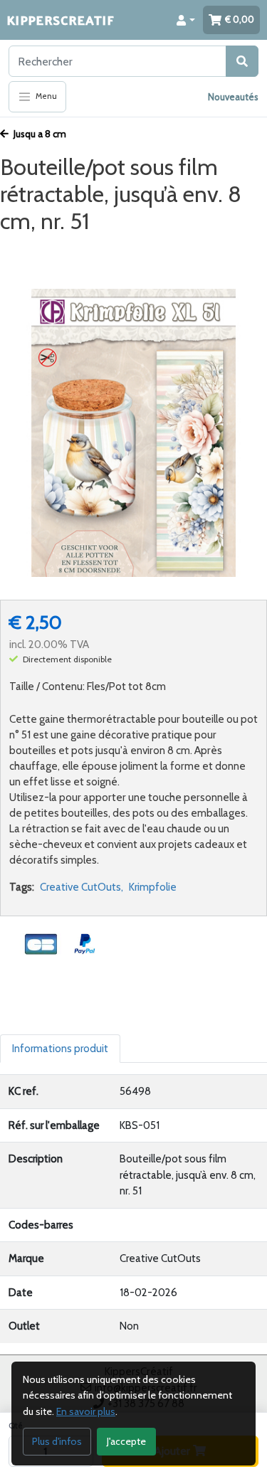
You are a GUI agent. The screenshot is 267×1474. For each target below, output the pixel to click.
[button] (185, 20)
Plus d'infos (57, 1441)
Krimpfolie (153, 887)
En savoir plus (85, 1411)
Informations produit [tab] (60, 1048)
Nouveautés (233, 96)
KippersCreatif (60, 19)
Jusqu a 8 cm (38, 133)
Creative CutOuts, (81, 887)
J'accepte (126, 1441)
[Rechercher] (242, 61)
